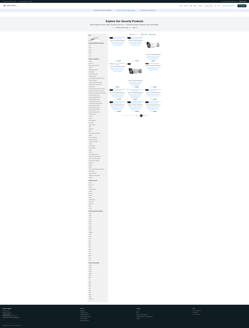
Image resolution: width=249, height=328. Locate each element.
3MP (90, 277)
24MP (90, 294)
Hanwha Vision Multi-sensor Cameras (96, 90)
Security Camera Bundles (94, 160)
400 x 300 (91, 298)
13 (143, 115)
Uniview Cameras (119, 43)
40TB (90, 245)
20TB (90, 217)
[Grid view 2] (146, 34)
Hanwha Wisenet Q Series (94, 107)
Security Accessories (93, 139)
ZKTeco (90, 152)
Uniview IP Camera (117, 45)
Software (91, 177)
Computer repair (84, 312)
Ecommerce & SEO (84, 320)
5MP (90, 284)
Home (181, 5)
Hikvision (91, 118)
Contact (200, 5)
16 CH (90, 49)
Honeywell (91, 122)
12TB (90, 234)
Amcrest (90, 67)
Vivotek (90, 150)
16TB (90, 215)
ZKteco (90, 197)
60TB (90, 249)
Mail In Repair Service (93, 154)
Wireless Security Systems (94, 175)
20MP (90, 273)
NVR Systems (92, 171)
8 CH (90, 56)
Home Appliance (92, 120)
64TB (90, 230)
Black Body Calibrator (93, 69)
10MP (90, 267)
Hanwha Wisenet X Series (94, 112)
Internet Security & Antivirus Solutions (96, 169)
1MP (90, 292)
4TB (90, 247)
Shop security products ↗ (142, 314)
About (195, 5)
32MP (90, 296)
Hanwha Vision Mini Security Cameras (97, 88)
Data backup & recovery (85, 316)
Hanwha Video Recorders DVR (95, 82)
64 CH (90, 47)
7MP (90, 288)
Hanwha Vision (92, 86)
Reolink (90, 135)
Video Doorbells (92, 147)
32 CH (90, 51)
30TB (90, 221)
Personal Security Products (94, 133)
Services (186, 5)
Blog (191, 5)
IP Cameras (121, 42)
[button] (117, 39)
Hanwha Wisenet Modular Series (95, 103)
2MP (90, 275)
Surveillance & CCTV (84, 314)
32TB (90, 223)
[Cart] (219, 6)
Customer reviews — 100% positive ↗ (144, 316)
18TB (90, 236)
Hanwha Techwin (92, 189)
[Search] (211, 5)
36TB (90, 226)
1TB (90, 238)
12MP (90, 269)
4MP (90, 282)
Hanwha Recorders (93, 80)
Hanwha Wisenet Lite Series (95, 101)
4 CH (90, 53)
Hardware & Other (92, 114)
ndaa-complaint (92, 124)
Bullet (130, 27)
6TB (90, 251)
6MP (90, 286)
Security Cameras (92, 173)
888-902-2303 (242, 1)
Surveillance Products (93, 141)
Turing (90, 143)
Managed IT (83, 310)
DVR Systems (92, 71)
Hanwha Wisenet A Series (94, 95)
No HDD (90, 232)
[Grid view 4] (144, 34)
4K (89, 279)
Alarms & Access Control (94, 65)
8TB (90, 257)
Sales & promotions (93, 137)
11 (138, 115)
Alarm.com (91, 63)
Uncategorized (92, 145)
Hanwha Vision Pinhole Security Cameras (97, 93)
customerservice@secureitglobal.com (229, 1)
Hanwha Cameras (92, 76)
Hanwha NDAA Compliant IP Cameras (97, 78)
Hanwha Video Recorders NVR (95, 84)
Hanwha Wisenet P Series (94, 105)
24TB (90, 219)
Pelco (90, 131)
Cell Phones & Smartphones (95, 156)
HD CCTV (91, 116)
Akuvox (90, 61)
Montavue (91, 203)
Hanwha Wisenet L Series (94, 99)
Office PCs (91, 128)
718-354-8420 (242, 5)
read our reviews (131, 10)
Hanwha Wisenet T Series (94, 109)
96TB (90, 259)
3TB (90, 242)
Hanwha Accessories (93, 73)
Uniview (90, 164)
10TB (90, 213)
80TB (90, 255)
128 (90, 45)
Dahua (90, 166)
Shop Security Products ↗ (228, 5)
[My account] (215, 6)
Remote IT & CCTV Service (94, 158)
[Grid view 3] (141, 34)
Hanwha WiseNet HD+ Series (95, 97)
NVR (90, 126)
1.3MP (90, 265)
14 (146, 115)
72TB (90, 253)
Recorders (91, 162)
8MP (90, 290)
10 (136, 115)
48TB (90, 228)
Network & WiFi (83, 318)
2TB (90, 240)
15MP (90, 271)
